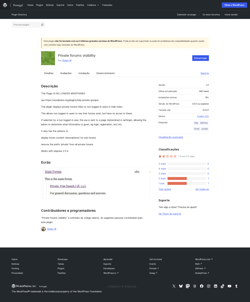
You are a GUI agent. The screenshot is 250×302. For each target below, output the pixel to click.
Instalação (84, 73)
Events (152, 264)
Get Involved (155, 259)
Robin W (66, 60)
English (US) (203, 116)
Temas (61, 264)
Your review (165, 189)
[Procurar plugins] (42, 25)
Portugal (43, 286)
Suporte (205, 73)
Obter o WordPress (234, 5)
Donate (154, 268)
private (205, 129)
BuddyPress (202, 273)
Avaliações (66, 73)
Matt (198, 264)
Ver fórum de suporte (170, 213)
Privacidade (17, 273)
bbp (196, 123)
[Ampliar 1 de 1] (146, 171)
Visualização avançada (171, 137)
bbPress (204, 123)
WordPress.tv (111, 273)
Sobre (15, 259)
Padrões (62, 273)
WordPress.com (204, 259)
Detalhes (49, 73)
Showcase (63, 259)
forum (196, 129)
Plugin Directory (19, 14)
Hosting (15, 268)
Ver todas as (202, 189)
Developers (109, 268)
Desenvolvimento (105, 73)
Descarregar (200, 58)
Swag (153, 273)
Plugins (61, 268)
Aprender (108, 259)
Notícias (15, 264)
